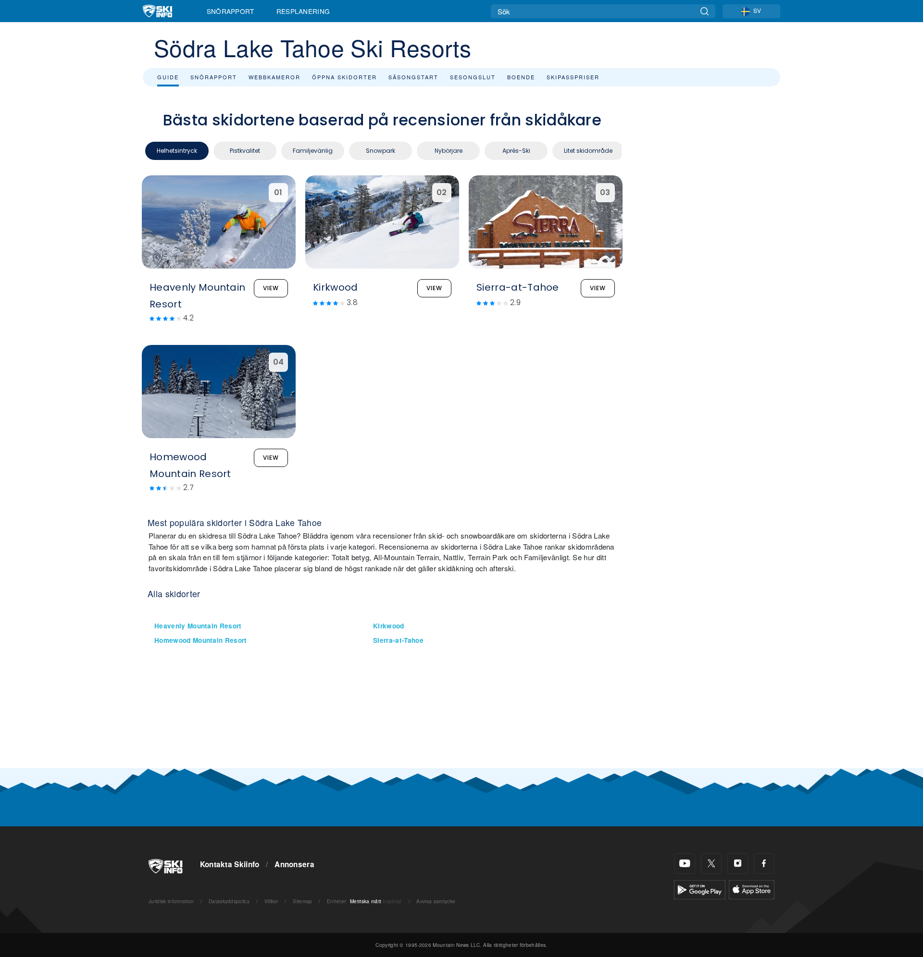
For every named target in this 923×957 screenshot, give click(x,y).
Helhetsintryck (177, 151)
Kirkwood (388, 625)
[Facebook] (764, 863)
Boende (521, 77)
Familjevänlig (313, 151)
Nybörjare (448, 151)
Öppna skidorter (344, 77)
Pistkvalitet (245, 151)
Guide (168, 77)
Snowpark (380, 151)
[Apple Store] (751, 888)
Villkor (271, 901)
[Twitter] (711, 863)
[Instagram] (737, 863)
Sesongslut (473, 77)
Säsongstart (413, 77)
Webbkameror (274, 77)
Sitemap (302, 901)
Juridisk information (171, 901)
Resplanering (303, 11)
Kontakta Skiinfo (230, 864)
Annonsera (294, 864)
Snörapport (230, 11)
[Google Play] (699, 888)
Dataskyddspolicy (229, 901)
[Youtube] (684, 863)
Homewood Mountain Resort (200, 640)
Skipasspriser (573, 77)
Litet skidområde (588, 151)
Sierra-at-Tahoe (398, 640)
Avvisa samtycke (435, 901)
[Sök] (704, 11)
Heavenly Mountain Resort (198, 625)
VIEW (271, 288)
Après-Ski (516, 151)
